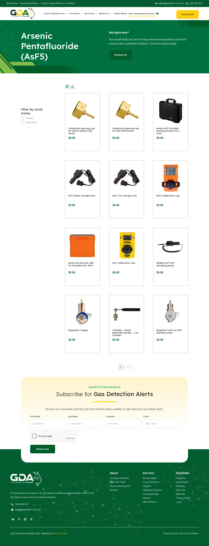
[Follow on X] (31, 519)
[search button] (163, 6)
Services (89, 13)
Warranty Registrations (142, 13)
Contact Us (187, 14)
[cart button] (157, 13)
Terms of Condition (189, 533)
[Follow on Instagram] (25, 519)
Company (110, 416)
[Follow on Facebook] (19, 519)
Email (146, 416)
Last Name (73, 416)
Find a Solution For (54, 13)
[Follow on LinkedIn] (12, 519)
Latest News (120, 13)
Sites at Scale (60, 533)
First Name (35, 416)
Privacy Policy (170, 533)
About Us (104, 13)
